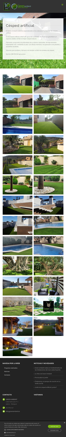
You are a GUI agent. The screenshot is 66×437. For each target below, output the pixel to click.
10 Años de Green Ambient (43, 374)
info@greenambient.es (13, 411)
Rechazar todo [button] (54, 430)
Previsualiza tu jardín (41, 377)
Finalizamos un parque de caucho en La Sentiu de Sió (47, 382)
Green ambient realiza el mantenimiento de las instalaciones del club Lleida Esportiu (48, 369)
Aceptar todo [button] (54, 426)
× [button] (64, 422)
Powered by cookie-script (9, 435)
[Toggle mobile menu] (62, 5)
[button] (23, 432)
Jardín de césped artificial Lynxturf (45, 387)
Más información (22, 427)
